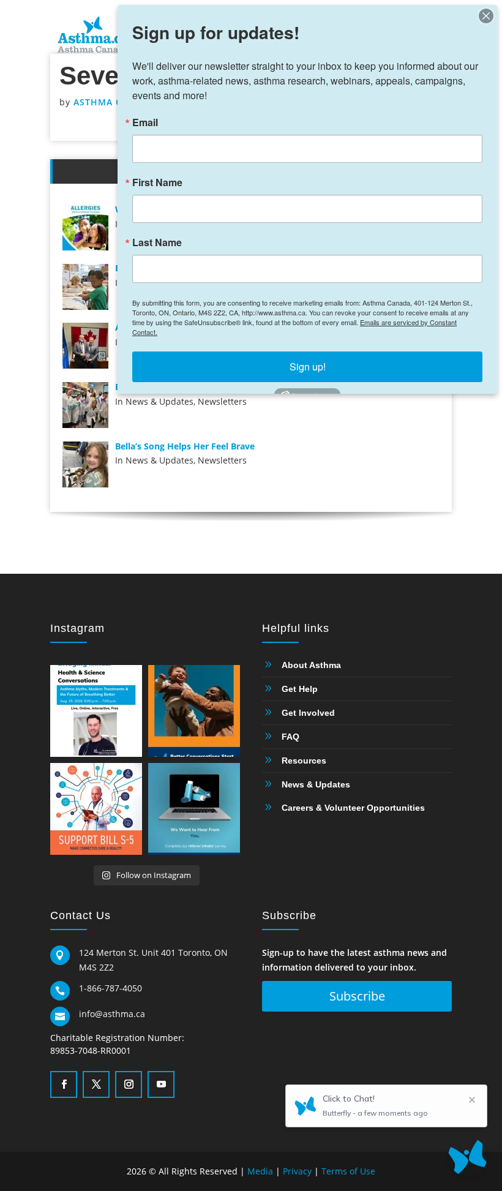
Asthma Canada (113, 102)
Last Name (157, 242)
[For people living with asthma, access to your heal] (96, 809)
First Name (157, 182)
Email (145, 122)
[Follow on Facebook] (62, 1083)
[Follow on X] (95, 1083)
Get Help (300, 689)
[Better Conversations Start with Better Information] (194, 711)
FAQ (290, 737)
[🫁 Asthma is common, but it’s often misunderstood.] (96, 711)
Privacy (297, 1171)
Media (260, 1171)
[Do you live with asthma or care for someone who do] (194, 809)
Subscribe (357, 996)
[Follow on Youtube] (160, 1083)
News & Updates (316, 784)
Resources (304, 760)
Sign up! (308, 366)
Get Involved (308, 713)
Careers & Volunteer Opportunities (353, 808)
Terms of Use (348, 1171)
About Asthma (311, 665)
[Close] (486, 16)
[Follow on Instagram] (127, 1083)
